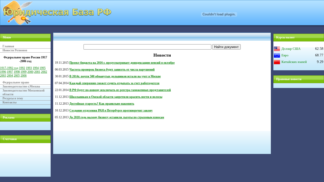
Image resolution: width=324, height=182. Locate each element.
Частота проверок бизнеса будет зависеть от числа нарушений (112, 69)
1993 (29, 68)
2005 (17, 75)
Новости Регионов (15, 50)
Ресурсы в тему (13, 98)
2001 (37, 72)
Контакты (9, 102)
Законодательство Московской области (24, 92)
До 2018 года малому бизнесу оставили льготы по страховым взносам (116, 117)
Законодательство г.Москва (21, 86)
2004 (10, 75)
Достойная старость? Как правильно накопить (101, 103)
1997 (10, 72)
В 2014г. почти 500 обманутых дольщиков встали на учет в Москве (115, 76)
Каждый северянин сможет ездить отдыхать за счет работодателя (114, 83)
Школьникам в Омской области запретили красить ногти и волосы (115, 97)
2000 (30, 72)
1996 (3, 72)
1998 (17, 72)
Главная (8, 46)
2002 (44, 72)
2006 (24, 75)
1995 (42, 68)
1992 (22, 68)
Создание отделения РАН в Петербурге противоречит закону (111, 110)
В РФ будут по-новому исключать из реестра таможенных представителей (120, 90)
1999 (24, 72)
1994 (36, 68)
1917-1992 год (9, 68)
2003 (3, 75)
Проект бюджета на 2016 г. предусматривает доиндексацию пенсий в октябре (122, 62)
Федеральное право (16, 82)
